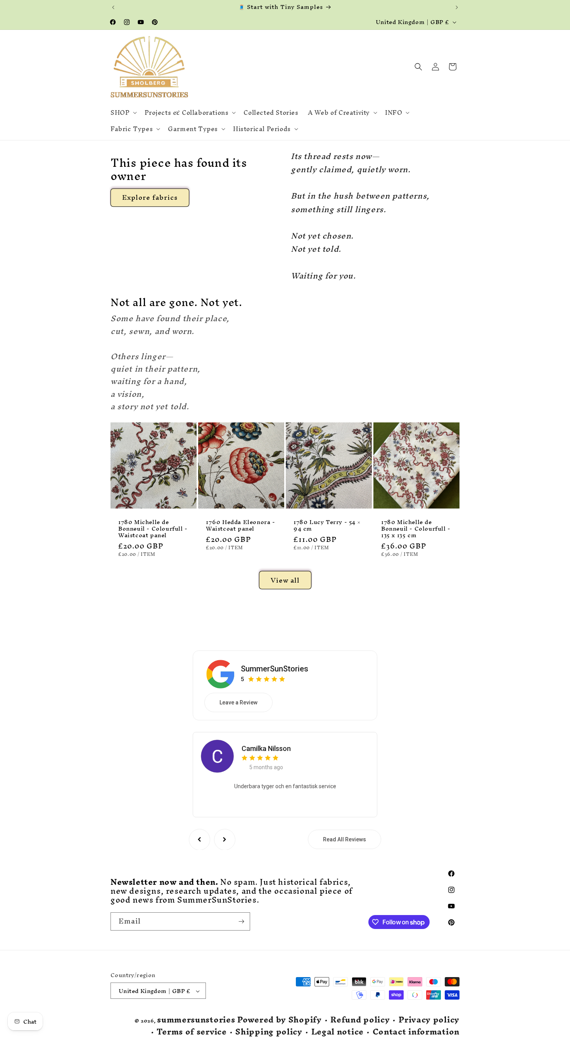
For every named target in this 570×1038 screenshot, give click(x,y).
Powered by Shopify (279, 1020)
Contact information (416, 1032)
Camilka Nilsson (266, 748)
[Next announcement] (456, 7)
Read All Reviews (344, 839)
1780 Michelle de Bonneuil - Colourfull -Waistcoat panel (153, 529)
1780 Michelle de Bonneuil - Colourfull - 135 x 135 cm (416, 529)
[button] (123, 112)
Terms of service (191, 1032)
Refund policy (360, 1020)
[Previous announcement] (113, 7)
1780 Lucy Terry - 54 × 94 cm (327, 525)
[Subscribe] (241, 921)
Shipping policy (268, 1032)
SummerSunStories (274, 668)
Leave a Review (238, 702)
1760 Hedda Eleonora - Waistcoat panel (240, 525)
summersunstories (196, 1020)
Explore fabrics (150, 197)
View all (285, 579)
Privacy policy (429, 1020)
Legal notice (337, 1032)
